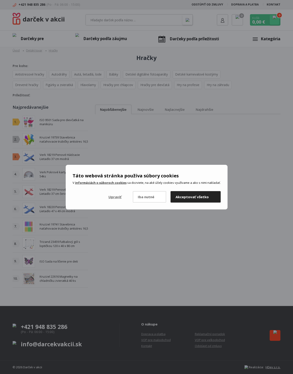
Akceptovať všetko (192, 197)
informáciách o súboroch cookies (101, 183)
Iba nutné (146, 197)
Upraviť (115, 197)
